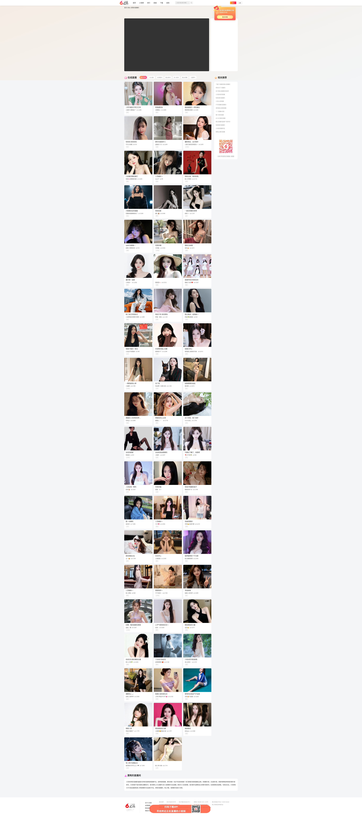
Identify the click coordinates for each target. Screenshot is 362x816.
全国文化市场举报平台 (184, 807)
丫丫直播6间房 (220, 111)
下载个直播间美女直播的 (223, 84)
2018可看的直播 (220, 118)
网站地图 (147, 808)
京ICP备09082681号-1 (184, 802)
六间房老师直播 (220, 94)
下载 (161, 3)
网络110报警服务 (163, 807)
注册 (240, 3)
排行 (148, 3)
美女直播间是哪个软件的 (223, 121)
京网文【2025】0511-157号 (201, 802)
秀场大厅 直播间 (220, 88)
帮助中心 (147, 810)
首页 (134, 3)
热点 (129, 7)
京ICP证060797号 (171, 802)
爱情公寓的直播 (220, 132)
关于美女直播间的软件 (222, 91)
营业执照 (161, 802)
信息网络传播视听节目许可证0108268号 (169, 804)
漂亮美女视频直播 (221, 108)
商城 (155, 3)
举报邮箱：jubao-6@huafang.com (202, 807)
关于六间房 (148, 803)
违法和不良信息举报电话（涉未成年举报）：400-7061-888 (173, 810)
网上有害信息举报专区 (217, 804)
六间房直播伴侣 (220, 128)
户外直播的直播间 (221, 105)
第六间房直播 (220, 115)
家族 (167, 3)
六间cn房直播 (220, 101)
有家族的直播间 (220, 125)
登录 (233, 3)
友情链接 (147, 805)
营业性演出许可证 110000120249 (220, 802)
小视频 (141, 3)
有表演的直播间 (220, 98)
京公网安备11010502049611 (201, 804)
